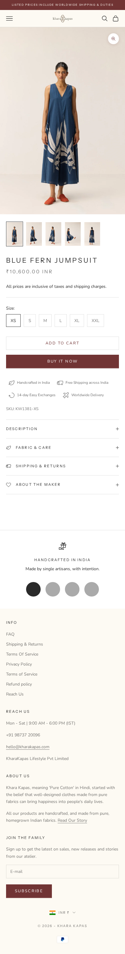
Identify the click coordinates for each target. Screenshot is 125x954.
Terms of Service (21, 674)
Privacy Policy (19, 664)
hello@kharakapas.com (27, 747)
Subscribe (29, 891)
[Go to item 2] (33, 234)
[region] (62, 557)
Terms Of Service (22, 654)
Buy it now (62, 361)
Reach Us (15, 694)
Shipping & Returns (24, 644)
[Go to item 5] (92, 234)
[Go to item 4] (72, 234)
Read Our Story (72, 820)
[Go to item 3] (53, 234)
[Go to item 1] (14, 234)
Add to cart (63, 343)
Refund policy (19, 684)
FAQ (10, 634)
